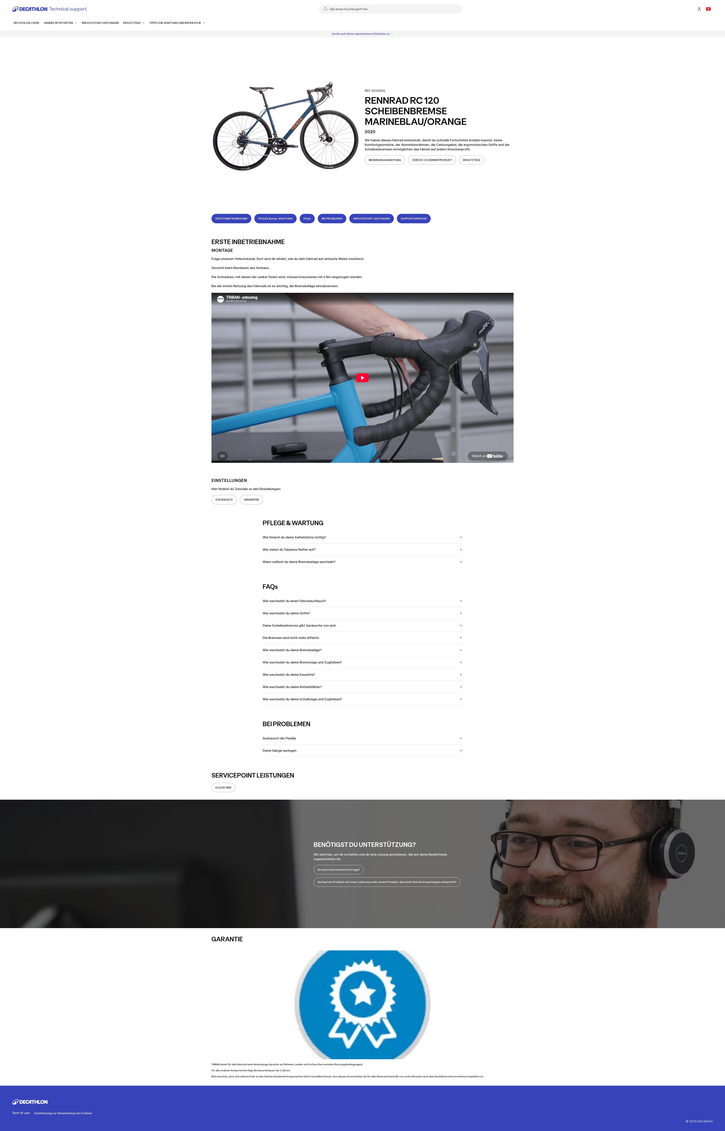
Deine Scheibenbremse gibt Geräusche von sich (299, 625)
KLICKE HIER (223, 787)
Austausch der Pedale (279, 738)
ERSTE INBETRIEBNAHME (231, 218)
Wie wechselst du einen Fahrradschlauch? (294, 601)
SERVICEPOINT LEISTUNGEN (371, 218)
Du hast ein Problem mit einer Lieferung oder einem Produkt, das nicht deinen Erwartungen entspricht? (387, 882)
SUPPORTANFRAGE (414, 218)
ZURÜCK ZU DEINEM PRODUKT (432, 160)
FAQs (307, 218)
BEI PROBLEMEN (332, 218)
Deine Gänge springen (279, 750)
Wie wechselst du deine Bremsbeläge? (292, 650)
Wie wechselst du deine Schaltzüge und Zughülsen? (302, 699)
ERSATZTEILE (471, 160)
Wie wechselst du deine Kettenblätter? (292, 687)
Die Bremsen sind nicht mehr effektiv (291, 638)
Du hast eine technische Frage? (339, 869)
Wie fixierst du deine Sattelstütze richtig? (294, 537)
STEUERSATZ (224, 499)
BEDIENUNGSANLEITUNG (385, 160)
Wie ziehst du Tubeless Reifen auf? (289, 549)
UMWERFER (251, 499)
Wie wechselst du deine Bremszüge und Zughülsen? (302, 662)
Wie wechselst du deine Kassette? (289, 674)
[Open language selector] (708, 9)
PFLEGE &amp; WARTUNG (275, 218)
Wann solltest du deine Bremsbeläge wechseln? (299, 562)
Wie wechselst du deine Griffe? (286, 613)
